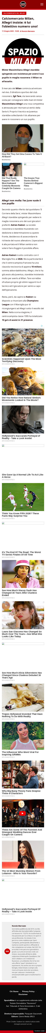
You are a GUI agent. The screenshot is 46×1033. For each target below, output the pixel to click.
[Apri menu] (42, 4)
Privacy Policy (28, 991)
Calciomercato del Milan (14, 13)
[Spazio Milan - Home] (23, 4)
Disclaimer (23, 994)
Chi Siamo (14, 991)
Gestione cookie (39, 1031)
